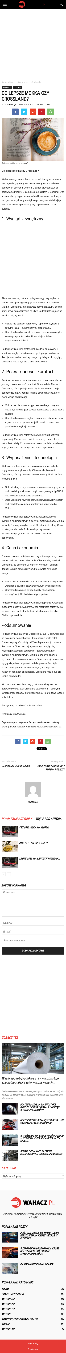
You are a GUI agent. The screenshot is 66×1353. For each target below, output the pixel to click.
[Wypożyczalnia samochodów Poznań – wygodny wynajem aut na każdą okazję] (10, 1140)
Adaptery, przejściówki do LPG (19, 1319)
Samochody (7, 87)
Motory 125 (8, 1309)
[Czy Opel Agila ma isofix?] (10, 831)
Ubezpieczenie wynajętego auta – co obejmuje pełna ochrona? (41, 1121)
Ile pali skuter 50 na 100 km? (37, 1264)
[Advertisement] (33, 43)
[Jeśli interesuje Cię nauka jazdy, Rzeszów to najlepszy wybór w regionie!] (10, 1237)
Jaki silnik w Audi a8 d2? (16, 766)
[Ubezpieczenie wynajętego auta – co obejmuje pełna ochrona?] (10, 1124)
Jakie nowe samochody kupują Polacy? (50, 768)
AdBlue (6, 1324)
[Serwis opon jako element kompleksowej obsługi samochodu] (10, 1155)
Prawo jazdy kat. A (13, 1294)
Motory (6, 1314)
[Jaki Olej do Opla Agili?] (10, 846)
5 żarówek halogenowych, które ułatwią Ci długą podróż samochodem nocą (39, 1251)
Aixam (5, 1289)
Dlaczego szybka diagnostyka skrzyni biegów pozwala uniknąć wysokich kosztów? (39, 1107)
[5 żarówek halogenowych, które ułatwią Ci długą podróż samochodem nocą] (10, 1252)
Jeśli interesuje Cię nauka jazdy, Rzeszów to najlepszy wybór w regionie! (39, 1235)
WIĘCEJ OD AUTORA (49, 819)
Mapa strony (33, 1343)
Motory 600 (8, 1299)
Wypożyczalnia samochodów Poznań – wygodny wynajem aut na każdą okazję (42, 1138)
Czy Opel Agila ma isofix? (34, 827)
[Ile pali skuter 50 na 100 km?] (10, 1268)
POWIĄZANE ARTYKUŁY (17, 819)
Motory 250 (8, 1304)
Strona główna (8, 82)
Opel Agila (17, 87)
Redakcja (11, 104)
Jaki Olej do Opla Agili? (33, 843)
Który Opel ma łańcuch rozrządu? (39, 858)
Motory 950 (8, 1329)
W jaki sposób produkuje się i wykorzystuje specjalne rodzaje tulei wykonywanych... (30, 1080)
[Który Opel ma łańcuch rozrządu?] (10, 862)
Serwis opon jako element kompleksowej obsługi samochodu (41, 1152)
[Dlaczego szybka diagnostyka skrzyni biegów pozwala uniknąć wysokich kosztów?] (10, 1109)
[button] (61, 4)
